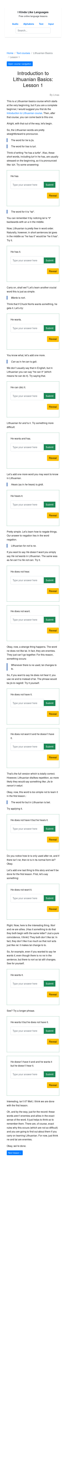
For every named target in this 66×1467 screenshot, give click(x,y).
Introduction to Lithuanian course (24, 113)
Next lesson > (14, 1152)
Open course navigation (19, 63)
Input (51, 23)
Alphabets (28, 23)
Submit (49, 184)
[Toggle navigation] (11, 44)
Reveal (53, 195)
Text (41, 23)
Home (10, 53)
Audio (15, 23)
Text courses (23, 53)
